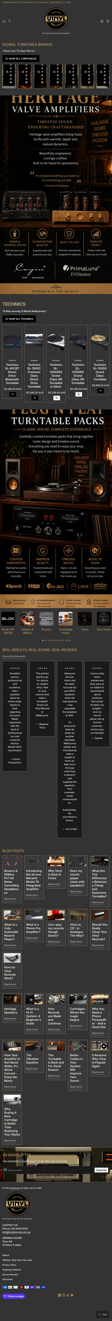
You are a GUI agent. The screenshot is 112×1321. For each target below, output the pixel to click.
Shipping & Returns (11, 1269)
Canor (46, 629)
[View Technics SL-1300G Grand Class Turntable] (99, 341)
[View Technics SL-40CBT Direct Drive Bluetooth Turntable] (12, 341)
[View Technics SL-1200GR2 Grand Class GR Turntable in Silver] (56, 341)
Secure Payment (10, 1274)
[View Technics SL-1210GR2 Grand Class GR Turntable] (77, 341)
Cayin (84, 629)
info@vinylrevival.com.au (16, 1232)
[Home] (56, 21)
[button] (43, 640)
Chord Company (104, 631)
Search (5, 1255)
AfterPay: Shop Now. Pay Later (17, 1260)
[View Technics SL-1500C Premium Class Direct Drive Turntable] (34, 341)
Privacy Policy (9, 1265)
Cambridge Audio (27, 631)
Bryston (8, 629)
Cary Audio (65, 629)
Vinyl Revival (14, 1188)
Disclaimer (7, 1279)
